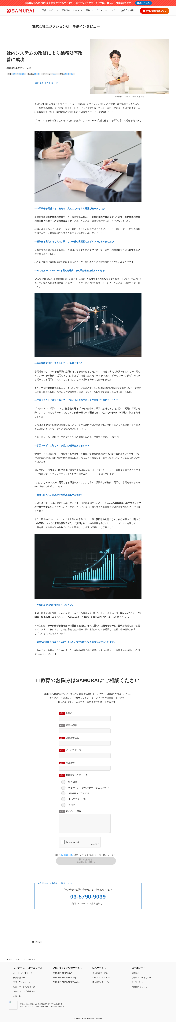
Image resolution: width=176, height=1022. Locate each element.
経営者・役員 (68, 74)
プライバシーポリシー (141, 977)
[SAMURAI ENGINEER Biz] (20, 11)
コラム (114, 10)
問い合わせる (86, 860)
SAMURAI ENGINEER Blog (64, 977)
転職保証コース (20, 977)
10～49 (36, 74)
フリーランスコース (22, 982)
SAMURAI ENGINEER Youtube (66, 982)
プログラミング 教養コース (25, 991)
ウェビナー (102, 10)
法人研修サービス (100, 973)
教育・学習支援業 (19, 74)
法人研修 (72, 782)
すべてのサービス (77, 799)
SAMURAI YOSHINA (78, 793)
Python (54, 74)
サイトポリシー (138, 982)
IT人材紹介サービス (101, 982)
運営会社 (136, 973)
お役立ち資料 (127, 10)
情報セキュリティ (139, 987)
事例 (88, 10)
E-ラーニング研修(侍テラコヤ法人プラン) (88, 788)
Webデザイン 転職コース (24, 987)
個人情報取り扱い (67, 855)
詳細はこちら (143, 3)
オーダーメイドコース (22, 973)
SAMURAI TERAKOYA (62, 973)
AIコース (17, 996)
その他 (71, 805)
